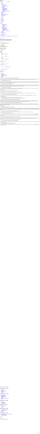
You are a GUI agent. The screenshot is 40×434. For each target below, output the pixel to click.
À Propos (2, 13)
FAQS (2, 50)
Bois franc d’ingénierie (4, 24)
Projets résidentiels (3, 402)
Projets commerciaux (3, 403)
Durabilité (3, 10)
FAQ (3, 11)
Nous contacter (2, 15)
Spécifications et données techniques (6, 30)
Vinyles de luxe (4, 5)
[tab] (20, 50)
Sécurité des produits (4, 27)
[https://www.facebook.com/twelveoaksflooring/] (1, 416)
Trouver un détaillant (2, 34)
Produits (2, 4)
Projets (2, 31)
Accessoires (3, 26)
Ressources (2, 7)
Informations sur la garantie (5, 29)
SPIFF (2, 411)
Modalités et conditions (3, 414)
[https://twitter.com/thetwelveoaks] (1, 417)
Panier (1, 2)
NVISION (4, 418)
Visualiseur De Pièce (3, 12)
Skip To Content (1, 0)
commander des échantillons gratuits (4, 14)
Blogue (2, 406)
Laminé (3, 25)
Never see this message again (13, 433)
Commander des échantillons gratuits (4, 409)
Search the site (2, 19)
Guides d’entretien (4, 9)
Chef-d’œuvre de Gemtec (5, 6)
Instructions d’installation (4, 28)
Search (0, 1)
